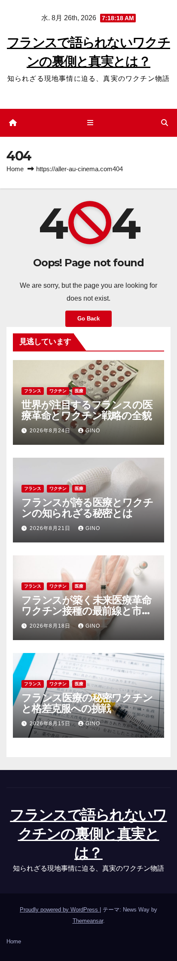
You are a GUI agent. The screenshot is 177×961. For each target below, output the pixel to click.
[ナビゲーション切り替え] (90, 123)
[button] (164, 122)
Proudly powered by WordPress (60, 909)
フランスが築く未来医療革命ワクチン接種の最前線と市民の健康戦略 (86, 611)
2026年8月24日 (51, 431)
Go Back (88, 318)
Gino (92, 431)
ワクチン (58, 390)
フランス (32, 390)
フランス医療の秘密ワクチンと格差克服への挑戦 (87, 703)
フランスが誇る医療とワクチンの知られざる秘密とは (87, 507)
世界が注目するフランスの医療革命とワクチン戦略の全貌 (86, 410)
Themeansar (88, 921)
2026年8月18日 (51, 626)
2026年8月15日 (51, 724)
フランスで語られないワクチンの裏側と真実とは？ (88, 834)
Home (15, 168)
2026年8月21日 (51, 528)
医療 (79, 390)
